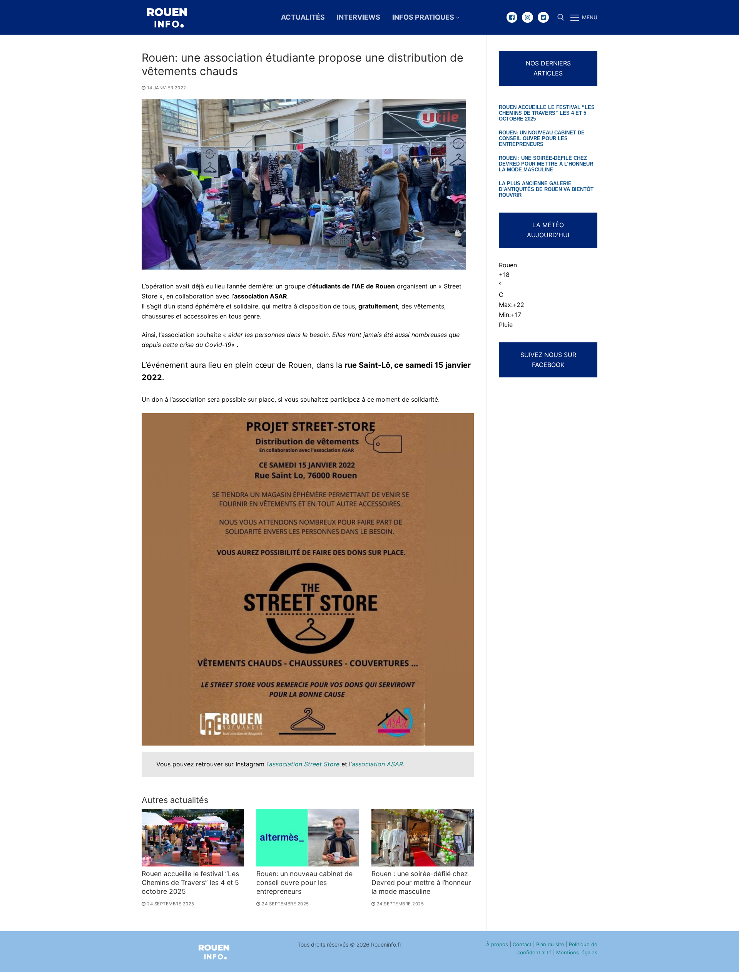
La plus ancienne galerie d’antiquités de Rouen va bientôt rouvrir (546, 189)
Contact (522, 944)
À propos (497, 944)
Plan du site (550, 944)
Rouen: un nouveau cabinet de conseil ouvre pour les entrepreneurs (304, 882)
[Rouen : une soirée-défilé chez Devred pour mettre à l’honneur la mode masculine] (422, 837)
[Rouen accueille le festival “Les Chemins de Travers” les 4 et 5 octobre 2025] (193, 837)
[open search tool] (560, 17)
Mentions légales (576, 952)
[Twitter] (543, 17)
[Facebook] (512, 17)
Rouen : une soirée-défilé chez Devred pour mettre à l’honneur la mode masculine (421, 882)
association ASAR (377, 764)
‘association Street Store (303, 764)
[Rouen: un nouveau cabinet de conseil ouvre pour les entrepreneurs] (307, 837)
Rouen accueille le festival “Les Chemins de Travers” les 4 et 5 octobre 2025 (190, 882)
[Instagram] (527, 17)
